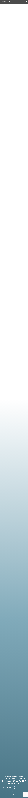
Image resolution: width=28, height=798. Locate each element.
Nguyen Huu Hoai (19, 788)
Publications (9, 774)
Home (5, 774)
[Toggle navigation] (26, 2)
